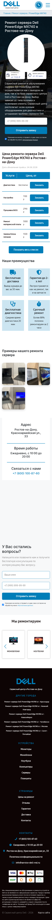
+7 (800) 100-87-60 (26, 473)
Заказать (39, 185)
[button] (5, 646)
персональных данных (30, 140)
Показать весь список (26, 249)
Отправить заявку (26, 130)
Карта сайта (44, 912)
